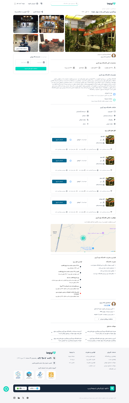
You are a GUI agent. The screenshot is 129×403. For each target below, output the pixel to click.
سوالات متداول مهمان (110, 363)
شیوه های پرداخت (90, 356)
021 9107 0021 (44, 358)
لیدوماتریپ (113, 9)
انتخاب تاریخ (59, 140)
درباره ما (72, 359)
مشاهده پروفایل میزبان (106, 319)
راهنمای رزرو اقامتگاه (110, 356)
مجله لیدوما (71, 356)
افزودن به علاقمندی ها (21, 12)
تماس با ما (72, 363)
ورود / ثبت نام (20, 3)
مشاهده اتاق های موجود (30, 68)
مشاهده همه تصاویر (21, 49)
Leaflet (112, 251)
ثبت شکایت (92, 366)
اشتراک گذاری (36, 12)
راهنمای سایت (112, 359)
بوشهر (107, 9)
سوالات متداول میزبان (110, 366)
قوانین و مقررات (91, 363)
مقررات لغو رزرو (91, 359)
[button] (83, 238)
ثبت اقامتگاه (112, 369)
